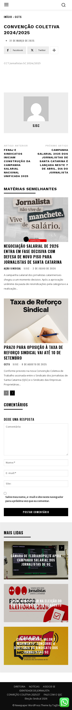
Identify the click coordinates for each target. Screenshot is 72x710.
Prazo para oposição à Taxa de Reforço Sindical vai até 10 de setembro (33, 352)
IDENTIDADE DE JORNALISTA (34, 690)
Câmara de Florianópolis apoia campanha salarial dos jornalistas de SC (36, 560)
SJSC (36, 125)
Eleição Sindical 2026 (36, 698)
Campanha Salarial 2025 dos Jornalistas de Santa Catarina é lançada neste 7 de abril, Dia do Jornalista (52, 161)
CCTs (18, 17)
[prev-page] (6, 393)
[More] (54, 50)
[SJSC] (36, 108)
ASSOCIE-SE (49, 686)
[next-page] (12, 393)
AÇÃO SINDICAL (12, 268)
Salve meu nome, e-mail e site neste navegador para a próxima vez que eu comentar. (34, 499)
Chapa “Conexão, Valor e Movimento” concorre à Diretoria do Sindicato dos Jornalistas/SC (36, 645)
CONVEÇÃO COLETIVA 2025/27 (23, 694)
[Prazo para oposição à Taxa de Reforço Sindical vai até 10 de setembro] (36, 320)
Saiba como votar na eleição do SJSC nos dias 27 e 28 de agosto (36, 602)
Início (8, 17)
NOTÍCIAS (34, 686)
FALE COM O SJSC (53, 694)
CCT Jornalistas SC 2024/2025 (22, 63)
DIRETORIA (19, 686)
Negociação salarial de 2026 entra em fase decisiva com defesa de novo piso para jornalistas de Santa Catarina (33, 254)
